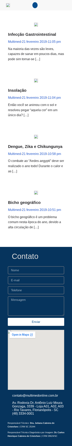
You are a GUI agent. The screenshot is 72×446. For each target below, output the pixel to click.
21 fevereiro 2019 (34, 41)
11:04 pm (54, 97)
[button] (35, 5)
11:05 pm (54, 41)
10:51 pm (54, 210)
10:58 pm (54, 154)
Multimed (14, 41)
